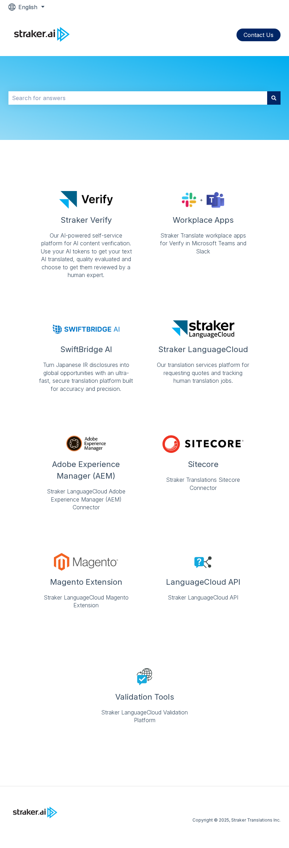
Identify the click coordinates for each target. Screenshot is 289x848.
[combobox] (137, 98)
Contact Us (258, 34)
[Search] (274, 98)
